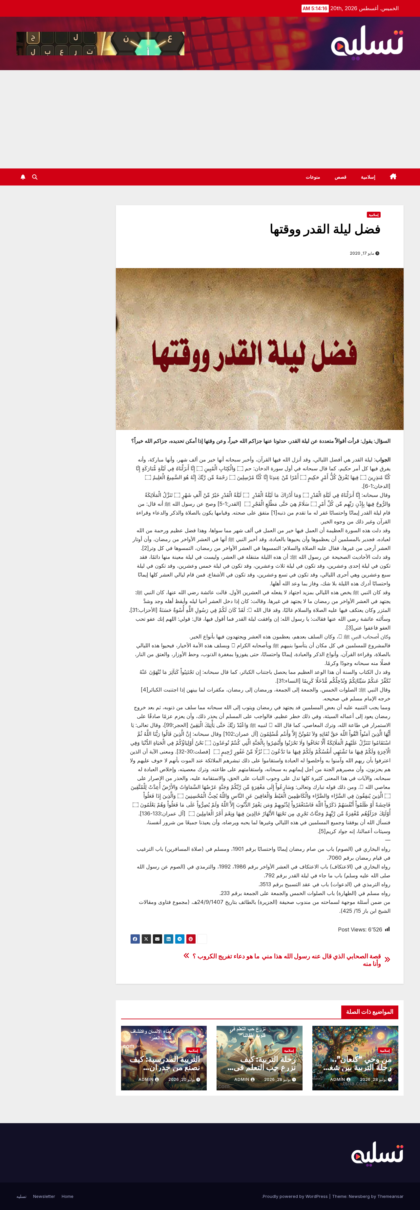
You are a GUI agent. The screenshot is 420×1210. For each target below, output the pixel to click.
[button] (34, 177)
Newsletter (44, 1196)
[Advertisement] (210, 119)
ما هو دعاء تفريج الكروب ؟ (226, 956)
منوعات (313, 177)
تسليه (21, 1196)
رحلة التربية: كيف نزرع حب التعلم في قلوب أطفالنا (265, 1067)
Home (68, 1196)
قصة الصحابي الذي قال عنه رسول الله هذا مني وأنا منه (321, 959)
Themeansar (390, 1196)
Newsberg (359, 1196)
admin (337, 1079)
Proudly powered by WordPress (296, 1196)
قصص (340, 177)
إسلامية (368, 177)
